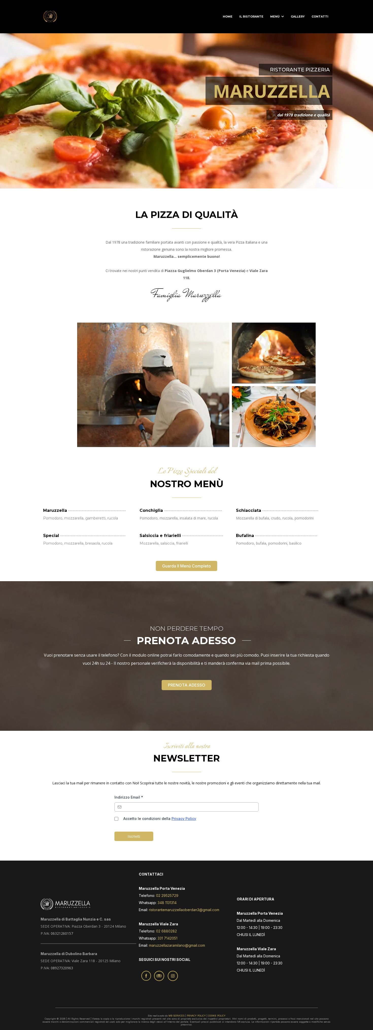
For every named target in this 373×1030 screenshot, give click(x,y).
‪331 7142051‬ (167, 938)
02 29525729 (166, 895)
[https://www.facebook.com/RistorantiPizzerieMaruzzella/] (146, 975)
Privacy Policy (184, 818)
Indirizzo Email (128, 797)
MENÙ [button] (275, 16)
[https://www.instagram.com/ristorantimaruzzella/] (173, 976)
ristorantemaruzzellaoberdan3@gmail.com (184, 910)
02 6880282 (166, 931)
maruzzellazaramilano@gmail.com (177, 945)
